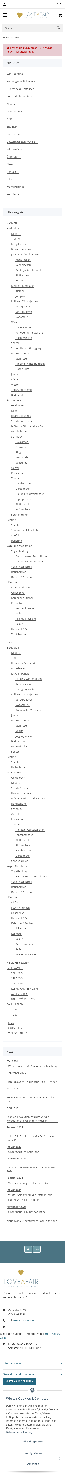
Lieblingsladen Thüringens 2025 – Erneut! (32, 1082)
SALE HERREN (15, 1004)
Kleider (20, 291)
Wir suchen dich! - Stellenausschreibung (32, 1066)
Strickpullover (24, 311)
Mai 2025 (12, 1088)
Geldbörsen (18, 405)
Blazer (19, 280)
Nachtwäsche (24, 337)
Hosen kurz (22, 369)
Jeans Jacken (23, 259)
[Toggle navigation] (5, 15)
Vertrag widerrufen (20, 1381)
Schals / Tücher (20, 788)
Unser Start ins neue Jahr (23, 1152)
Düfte (14, 902)
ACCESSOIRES (19, 993)
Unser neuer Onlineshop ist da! (27, 1212)
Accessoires (14, 400)
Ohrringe (21, 447)
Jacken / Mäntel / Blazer (25, 254)
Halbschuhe (18, 767)
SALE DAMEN (15, 967)
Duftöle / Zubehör (22, 577)
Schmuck (16, 436)
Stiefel (15, 535)
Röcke (14, 379)
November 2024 (16, 1158)
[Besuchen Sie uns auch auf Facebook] (28, 1249)
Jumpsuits (22, 296)
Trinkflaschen (19, 634)
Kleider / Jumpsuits (22, 285)
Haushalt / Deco (20, 629)
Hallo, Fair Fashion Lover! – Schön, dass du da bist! (32, 1138)
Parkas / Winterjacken (29, 678)
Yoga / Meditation (17, 866)
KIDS (11, 1022)
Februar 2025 (15, 1127)
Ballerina (16, 540)
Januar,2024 (14, 1189)
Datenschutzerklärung (19, 1432)
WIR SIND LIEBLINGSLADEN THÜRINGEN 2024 (31, 1169)
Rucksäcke (17, 473)
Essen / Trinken (20, 587)
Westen (15, 384)
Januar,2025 (14, 1146)
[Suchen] (60, 28)
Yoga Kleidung (20, 551)
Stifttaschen (23, 509)
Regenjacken (23, 265)
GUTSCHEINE (16, 1028)
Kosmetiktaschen (26, 608)
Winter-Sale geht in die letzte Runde (30, 1195)
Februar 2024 (15, 1178)
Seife (18, 613)
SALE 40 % (17, 978)
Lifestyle (12, 582)
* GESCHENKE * (17, 1033)
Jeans (14, 374)
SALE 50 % (17, 983)
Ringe (19, 452)
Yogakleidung (19, 871)
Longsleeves (18, 244)
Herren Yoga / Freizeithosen (32, 876)
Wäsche (16, 322)
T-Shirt (15, 658)
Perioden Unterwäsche (29, 332)
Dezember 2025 (16, 1073)
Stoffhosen (22, 358)
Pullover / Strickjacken (24, 301)
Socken (15, 343)
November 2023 (16, 1206)
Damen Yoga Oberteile (29, 561)
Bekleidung (13, 228)
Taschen (16, 478)
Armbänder (22, 457)
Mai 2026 (12, 1061)
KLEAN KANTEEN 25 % (24, 988)
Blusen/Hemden (21, 249)
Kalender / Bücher (22, 598)
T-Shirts (16, 239)
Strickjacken (23, 306)
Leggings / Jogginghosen (30, 363)
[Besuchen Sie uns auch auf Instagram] (37, 1249)
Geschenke (17, 592)
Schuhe (11, 520)
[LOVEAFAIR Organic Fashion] (33, 15)
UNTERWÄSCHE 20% (23, 999)
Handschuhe (19, 431)
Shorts (19, 730)
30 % (14, 1009)
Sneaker (16, 525)
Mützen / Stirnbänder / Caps (28, 426)
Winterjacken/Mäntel (28, 270)
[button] (32, 1363)
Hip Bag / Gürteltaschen (30, 494)
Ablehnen (33, 1463)
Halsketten (22, 441)
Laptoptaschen (24, 499)
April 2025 (13, 1108)
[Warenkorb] (60, 15)
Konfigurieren (33, 1453)
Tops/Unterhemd (21, 389)
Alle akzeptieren (33, 1441)
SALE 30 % (17, 973)
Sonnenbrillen (19, 514)
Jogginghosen (24, 736)
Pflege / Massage (26, 618)
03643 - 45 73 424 (23, 1320)
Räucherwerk (19, 572)
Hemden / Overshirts (23, 663)
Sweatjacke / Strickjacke (30, 710)
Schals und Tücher (22, 421)
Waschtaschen (24, 944)
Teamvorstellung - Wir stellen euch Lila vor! (30, 1099)
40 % (14, 1014)
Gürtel (15, 467)
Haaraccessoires (21, 415)
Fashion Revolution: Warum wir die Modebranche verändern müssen (28, 1118)
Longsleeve (18, 668)
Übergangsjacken (26, 689)
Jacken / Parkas (20, 673)
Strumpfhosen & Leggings (26, 348)
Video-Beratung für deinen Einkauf (29, 1183)
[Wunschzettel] (59, 4)
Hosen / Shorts (20, 353)
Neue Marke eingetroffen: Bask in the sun (32, 1221)
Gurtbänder (23, 488)
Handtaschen (24, 483)
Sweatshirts (23, 317)
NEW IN (15, 233)
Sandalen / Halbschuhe (25, 530)
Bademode (17, 395)
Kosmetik (16, 603)
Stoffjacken (22, 275)
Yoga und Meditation (19, 546)
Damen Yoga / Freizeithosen (32, 556)
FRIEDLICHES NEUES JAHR (23, 1200)
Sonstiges (21, 462)
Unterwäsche (23, 327)
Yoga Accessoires (21, 566)
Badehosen (18, 741)
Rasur (19, 624)
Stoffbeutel (22, 504)
